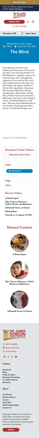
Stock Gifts (7, 402)
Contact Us (7, 408)
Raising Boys (11, 211)
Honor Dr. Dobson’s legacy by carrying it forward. (18, 8)
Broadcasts (7, 370)
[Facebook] (4, 357)
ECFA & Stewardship (11, 405)
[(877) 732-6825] (13, 26)
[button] (19, 171)
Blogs (5, 372)
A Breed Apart (12, 198)
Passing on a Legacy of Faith (18, 215)
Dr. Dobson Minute (10, 380)
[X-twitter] (12, 357)
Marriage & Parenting (11, 377)
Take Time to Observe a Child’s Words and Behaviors (18, 203)
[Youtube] (16, 357)
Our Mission (7, 395)
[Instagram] (8, 357)
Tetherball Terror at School (17, 208)
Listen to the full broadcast (15, 137)
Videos (9, 46)
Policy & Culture (9, 375)
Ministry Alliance (9, 397)
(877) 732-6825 (21, 26)
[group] (19, 8)
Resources (7, 382)
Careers (6, 400)
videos (8, 185)
